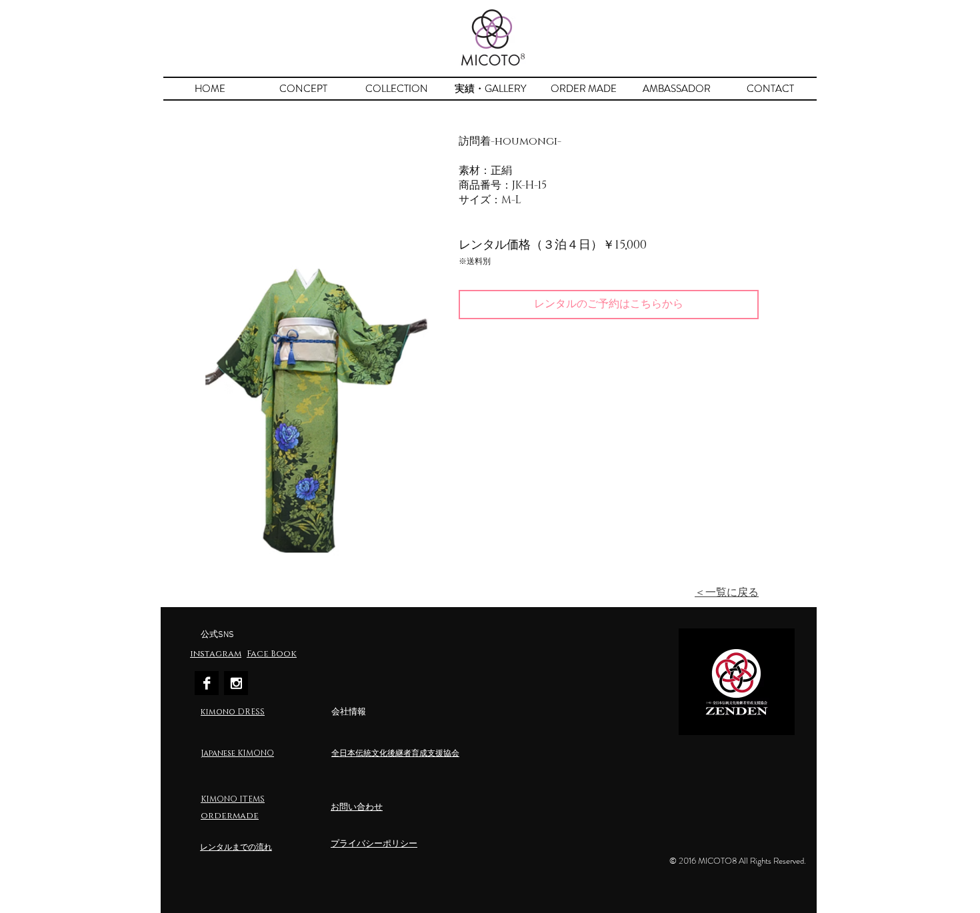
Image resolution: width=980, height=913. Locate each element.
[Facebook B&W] (207, 683)
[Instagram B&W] (236, 683)
